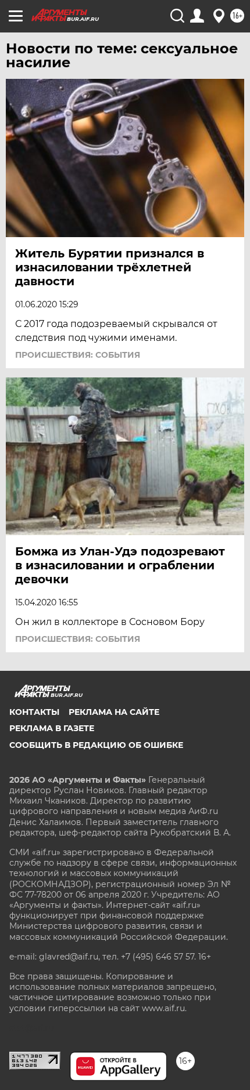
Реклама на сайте (114, 712)
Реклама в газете (51, 728)
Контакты (34, 712)
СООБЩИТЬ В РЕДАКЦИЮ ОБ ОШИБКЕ (96, 745)
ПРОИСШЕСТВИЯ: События (77, 355)
